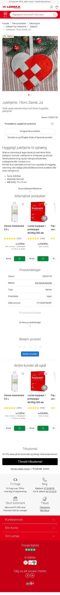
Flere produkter (19, 23)
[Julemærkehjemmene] (25, 562)
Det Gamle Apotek (43, 283)
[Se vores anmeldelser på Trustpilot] (30, 549)
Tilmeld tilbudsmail (30, 461)
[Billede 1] (28, 94)
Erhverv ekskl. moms (20, 469)
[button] (8, 36)
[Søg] (54, 14)
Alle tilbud (44, 510)
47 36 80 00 (49, 488)
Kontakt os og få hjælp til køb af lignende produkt (30, 137)
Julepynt (33, 26)
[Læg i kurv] (19, 258)
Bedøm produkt (30, 354)
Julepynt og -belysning (16, 26)
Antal (8, 258)
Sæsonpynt (34, 23)
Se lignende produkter (30, 131)
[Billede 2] (31, 94)
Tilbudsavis (45, 507)
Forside (5, 23)
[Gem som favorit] (23, 204)
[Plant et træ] (32, 562)
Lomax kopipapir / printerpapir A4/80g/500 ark (37, 229)
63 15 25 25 (51, 491)
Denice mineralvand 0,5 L (14, 228)
